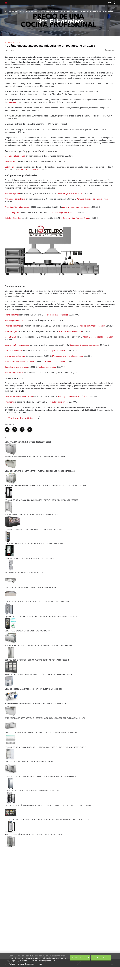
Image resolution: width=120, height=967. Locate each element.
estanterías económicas (27, 169)
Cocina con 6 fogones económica (83, 345)
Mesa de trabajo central (15, 156)
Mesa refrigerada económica (69, 193)
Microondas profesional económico (67, 356)
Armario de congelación (15, 199)
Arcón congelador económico (64, 212)
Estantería (9, 167)
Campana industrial (13, 350)
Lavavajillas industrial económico (72, 396)
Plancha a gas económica (70, 331)
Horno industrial (12, 315)
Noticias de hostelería (33, 11)
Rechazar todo (80, 957)
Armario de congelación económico (92, 199)
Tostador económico (47, 367)
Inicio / (11, 11)
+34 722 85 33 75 (114, 2)
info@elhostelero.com (109, 2)
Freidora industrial (13, 326)
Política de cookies (16, 964)
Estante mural (11, 161)
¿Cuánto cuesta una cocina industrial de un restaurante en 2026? (79, 11)
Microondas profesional (15, 356)
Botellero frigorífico (13, 218)
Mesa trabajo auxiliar (14, 372)
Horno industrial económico (56, 315)
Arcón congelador (13, 212)
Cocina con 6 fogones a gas (17, 345)
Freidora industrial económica (92, 326)
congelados (12, 102)
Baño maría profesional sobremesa (20, 361)
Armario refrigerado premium (17, 207)
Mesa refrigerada (12, 193)
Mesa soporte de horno (15, 320)
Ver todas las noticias (21, 418)
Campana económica (57, 350)
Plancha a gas (11, 331)
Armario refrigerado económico (75, 207)
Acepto (101, 957)
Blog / (18, 11)
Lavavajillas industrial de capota (19, 396)
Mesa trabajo (10, 337)
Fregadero (9, 402)
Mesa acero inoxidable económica (98, 337)
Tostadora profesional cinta (16, 367)
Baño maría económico (55, 361)
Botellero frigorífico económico (76, 218)
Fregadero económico (58, 402)
